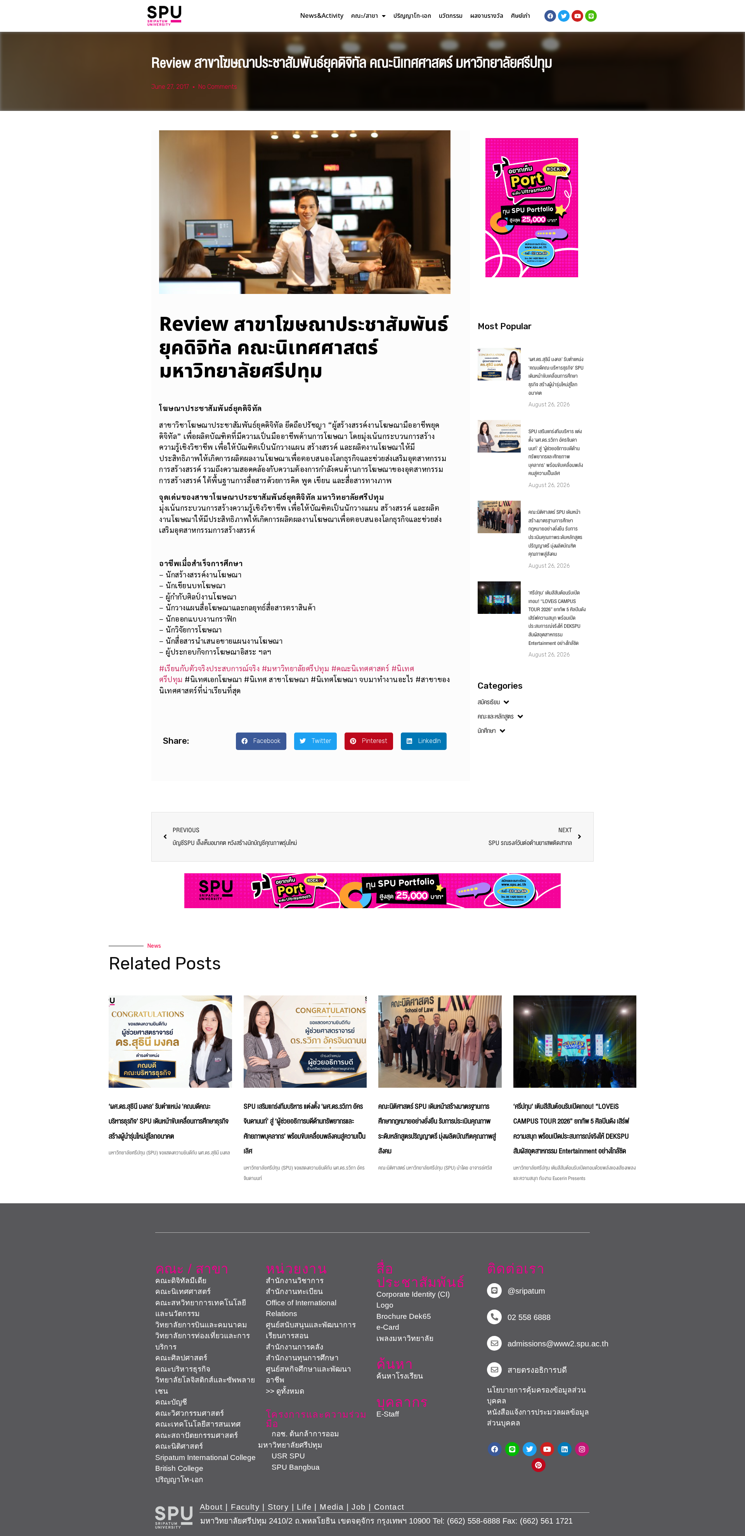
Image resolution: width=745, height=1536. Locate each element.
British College (179, 1468)
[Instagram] (582, 1449)
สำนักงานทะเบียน (294, 1291)
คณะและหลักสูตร (496, 716)
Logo (384, 1305)
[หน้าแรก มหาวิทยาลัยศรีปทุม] (173, 1517)
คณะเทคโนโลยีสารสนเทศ (198, 1424)
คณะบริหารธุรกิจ (182, 1369)
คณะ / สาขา (192, 1268)
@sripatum (526, 1291)
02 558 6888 (529, 1317)
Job (359, 1507)
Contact (389, 1507)
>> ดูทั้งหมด (285, 1391)
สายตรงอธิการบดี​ (537, 1370)
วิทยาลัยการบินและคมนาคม (201, 1325)
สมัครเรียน (489, 702)
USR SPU (281, 1456)
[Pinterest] (539, 1465)
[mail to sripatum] (494, 1343)
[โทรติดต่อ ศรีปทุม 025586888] (494, 1317)
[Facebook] (495, 1449)
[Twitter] (530, 1449)
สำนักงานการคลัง (294, 1347)
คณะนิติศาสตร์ (179, 1446)
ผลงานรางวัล (486, 16)
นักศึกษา (487, 731)
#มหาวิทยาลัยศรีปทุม (295, 668)
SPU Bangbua (289, 1467)
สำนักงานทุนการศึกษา (302, 1358)
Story (278, 1507)
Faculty (245, 1507)
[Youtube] (547, 1449)
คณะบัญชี (171, 1402)
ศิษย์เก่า (520, 16)
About (211, 1507)
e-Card (387, 1327)
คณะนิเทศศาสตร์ (183, 1291)
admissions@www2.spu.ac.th (558, 1343)
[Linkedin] (565, 1449)
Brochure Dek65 (403, 1316)
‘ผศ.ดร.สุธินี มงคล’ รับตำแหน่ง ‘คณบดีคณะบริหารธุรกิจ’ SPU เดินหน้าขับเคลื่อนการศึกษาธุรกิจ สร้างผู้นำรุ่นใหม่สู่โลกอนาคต (556, 376)
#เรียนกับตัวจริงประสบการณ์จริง (209, 668)
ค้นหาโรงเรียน (399, 1376)
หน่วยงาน (296, 1268)
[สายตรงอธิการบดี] (494, 1369)
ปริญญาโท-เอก (412, 16)
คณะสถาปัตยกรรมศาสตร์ (196, 1435)
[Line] (591, 16)
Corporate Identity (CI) (413, 1294)
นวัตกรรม (451, 16)
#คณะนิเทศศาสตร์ (360, 668)
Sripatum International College (205, 1457)
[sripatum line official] (494, 1290)
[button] (261, 741)
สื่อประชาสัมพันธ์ (420, 1275)
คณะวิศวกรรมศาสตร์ (189, 1413)
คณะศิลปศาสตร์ (181, 1358)
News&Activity (321, 16)
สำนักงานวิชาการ (295, 1281)
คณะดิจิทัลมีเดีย (180, 1281)
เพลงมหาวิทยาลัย (404, 1338)
